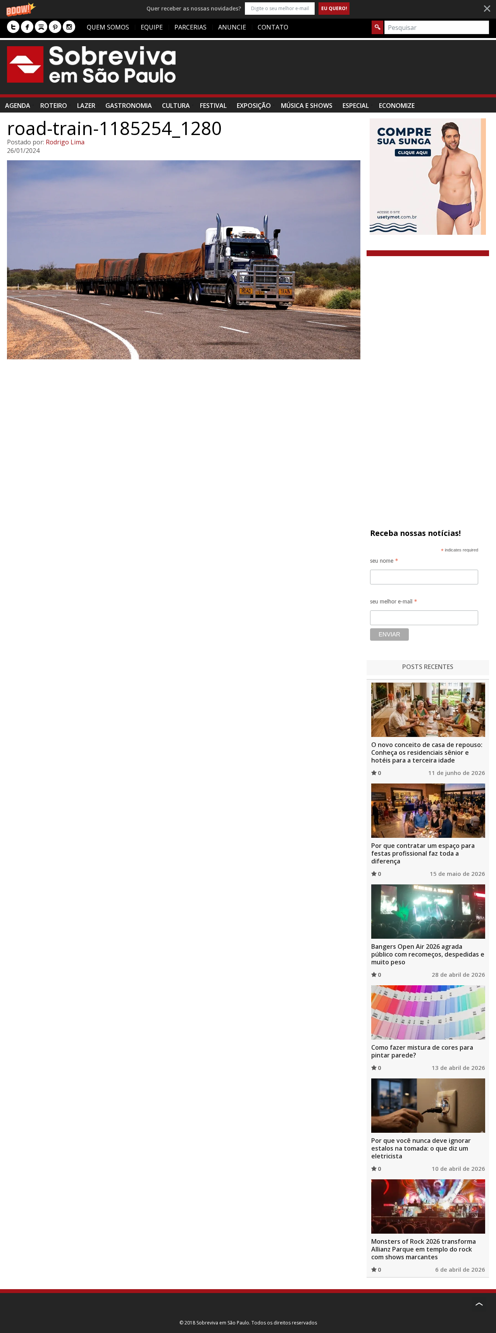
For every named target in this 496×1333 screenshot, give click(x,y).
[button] (248, 8)
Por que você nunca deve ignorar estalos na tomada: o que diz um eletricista (421, 1148)
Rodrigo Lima (65, 142)
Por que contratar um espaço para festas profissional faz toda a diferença (423, 853)
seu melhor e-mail (393, 603)
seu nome (384, 562)
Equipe (152, 27)
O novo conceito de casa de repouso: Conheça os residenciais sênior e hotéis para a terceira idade (426, 752)
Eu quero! (334, 8)
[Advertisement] (348, 71)
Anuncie (232, 27)
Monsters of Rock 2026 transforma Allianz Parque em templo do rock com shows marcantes (423, 1249)
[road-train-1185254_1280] (183, 259)
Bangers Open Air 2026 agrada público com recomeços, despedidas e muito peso (427, 954)
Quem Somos (108, 27)
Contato (273, 27)
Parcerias (190, 27)
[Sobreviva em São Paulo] (91, 64)
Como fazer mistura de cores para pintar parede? (422, 1051)
